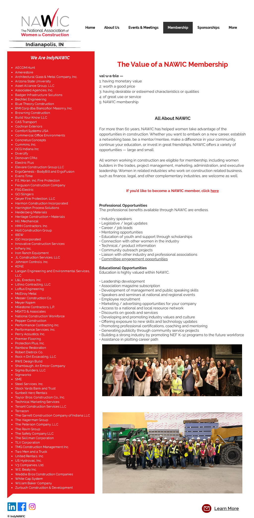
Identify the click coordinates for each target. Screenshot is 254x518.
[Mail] (206, 508)
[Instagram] (32, 506)
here (215, 191)
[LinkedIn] (11, 506)
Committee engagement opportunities (134, 259)
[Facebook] (22, 506)
